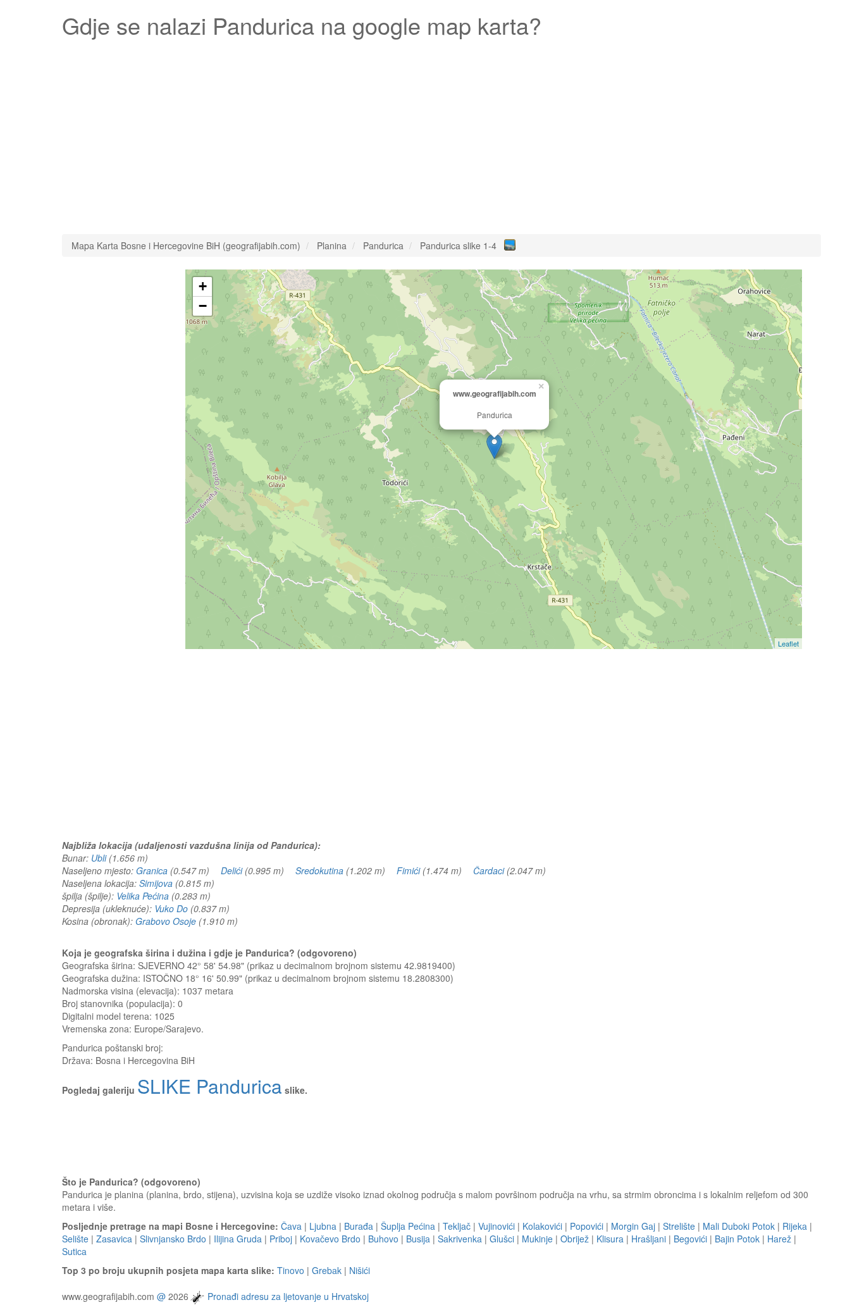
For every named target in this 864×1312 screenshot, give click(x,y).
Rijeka (794, 1226)
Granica (152, 870)
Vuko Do (171, 908)
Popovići (586, 1226)
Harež (779, 1238)
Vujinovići (496, 1226)
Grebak (327, 1270)
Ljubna (322, 1226)
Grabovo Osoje (165, 921)
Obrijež (574, 1238)
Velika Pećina (142, 895)
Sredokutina (319, 870)
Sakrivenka (460, 1238)
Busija (418, 1238)
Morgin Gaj (633, 1226)
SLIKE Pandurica (209, 1085)
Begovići (690, 1238)
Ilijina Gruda (238, 1238)
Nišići (359, 1270)
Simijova (156, 883)
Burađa (358, 1226)
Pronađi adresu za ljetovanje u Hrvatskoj (288, 1296)
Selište (75, 1238)
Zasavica (114, 1238)
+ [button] (203, 286)
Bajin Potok (737, 1238)
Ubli (98, 857)
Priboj (280, 1238)
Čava (291, 1226)
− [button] (203, 306)
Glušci (502, 1238)
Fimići (408, 870)
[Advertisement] (441, 132)
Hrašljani (648, 1238)
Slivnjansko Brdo (173, 1238)
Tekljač (457, 1226)
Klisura (610, 1238)
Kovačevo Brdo (330, 1238)
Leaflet (788, 643)
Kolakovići (542, 1226)
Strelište (679, 1226)
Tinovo (290, 1270)
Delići (231, 870)
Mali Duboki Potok (739, 1226)
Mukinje (537, 1238)
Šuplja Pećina (408, 1226)
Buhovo (383, 1238)
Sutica (74, 1251)
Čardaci (488, 870)
